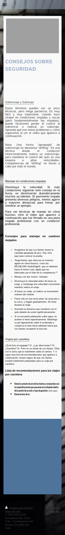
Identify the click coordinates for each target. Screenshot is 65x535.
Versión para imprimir (20, 508)
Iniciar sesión (52, 508)
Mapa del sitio (12, 511)
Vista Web (55, 511)
